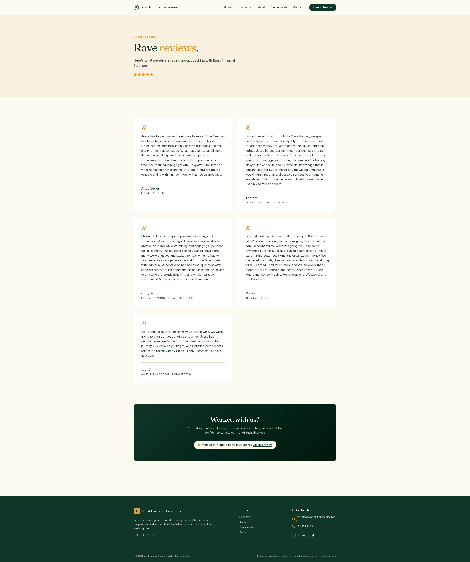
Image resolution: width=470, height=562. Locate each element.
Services (242, 7)
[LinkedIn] (304, 535)
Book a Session (323, 7)
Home (227, 7)
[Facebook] (295, 535)
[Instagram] (312, 535)
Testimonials (279, 7)
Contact (298, 7)
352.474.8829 (304, 526)
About (261, 7)
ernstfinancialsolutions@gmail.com (315, 518)
